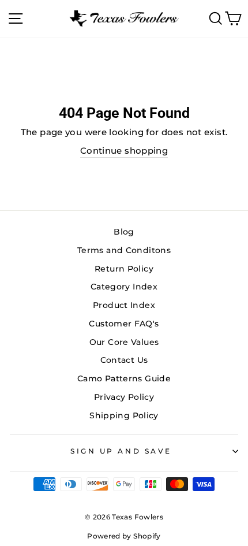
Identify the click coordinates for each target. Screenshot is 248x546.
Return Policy (124, 268)
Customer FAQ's (124, 323)
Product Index (124, 305)
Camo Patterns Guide (124, 378)
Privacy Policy (124, 397)
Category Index (124, 286)
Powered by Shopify (124, 536)
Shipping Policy (124, 415)
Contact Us (124, 360)
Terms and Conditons (124, 250)
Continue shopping (124, 151)
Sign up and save (121, 451)
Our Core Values (124, 342)
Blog (124, 231)
